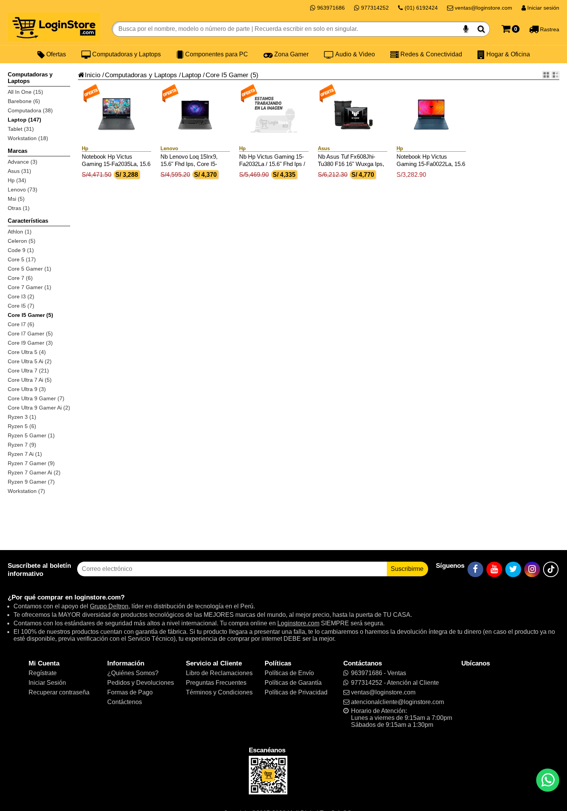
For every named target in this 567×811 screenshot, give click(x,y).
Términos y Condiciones (219, 692)
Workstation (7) (26, 491)
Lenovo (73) (22, 189)
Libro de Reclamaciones (219, 673)
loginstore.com (97, 597)
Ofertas (55, 54)
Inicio (92, 75)
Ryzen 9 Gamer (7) (31, 482)
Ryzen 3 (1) (22, 417)
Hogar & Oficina (507, 54)
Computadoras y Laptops (126, 54)
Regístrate (43, 673)
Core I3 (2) (21, 296)
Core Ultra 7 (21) (28, 370)
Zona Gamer (291, 54)
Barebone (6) (24, 101)
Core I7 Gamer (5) (30, 333)
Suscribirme (407, 568)
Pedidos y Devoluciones (140, 682)
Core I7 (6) (21, 324)
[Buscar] (481, 29)
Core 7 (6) (20, 278)
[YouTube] (494, 569)
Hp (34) (17, 180)
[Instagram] (532, 569)
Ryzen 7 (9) (22, 445)
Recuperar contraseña (59, 692)
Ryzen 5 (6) (22, 426)
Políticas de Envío (289, 673)
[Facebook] (475, 569)
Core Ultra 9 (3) (27, 389)
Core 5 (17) (22, 259)
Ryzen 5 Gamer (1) (31, 435)
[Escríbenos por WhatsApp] (547, 780)
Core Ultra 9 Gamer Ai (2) (39, 408)
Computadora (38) (30, 110)
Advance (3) (22, 162)
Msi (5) (16, 199)
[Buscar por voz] (466, 29)
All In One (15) (25, 92)
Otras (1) (19, 208)
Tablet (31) (21, 129)
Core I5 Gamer (227, 75)
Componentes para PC (216, 54)
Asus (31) (19, 171)
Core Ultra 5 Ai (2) (30, 361)
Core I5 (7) (21, 306)
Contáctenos (124, 702)
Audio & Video (354, 54)
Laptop (191, 75)
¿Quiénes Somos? (133, 673)
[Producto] (546, 75)
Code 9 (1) (21, 250)
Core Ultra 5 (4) (27, 352)
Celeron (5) (21, 241)
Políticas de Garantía (293, 682)
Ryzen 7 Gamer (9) (31, 463)
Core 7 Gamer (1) (29, 287)
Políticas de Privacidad (296, 692)
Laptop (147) (24, 120)
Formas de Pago (130, 692)
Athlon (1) (20, 232)
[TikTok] (551, 569)
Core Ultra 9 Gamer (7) (36, 398)
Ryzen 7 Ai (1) (25, 454)
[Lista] (555, 75)
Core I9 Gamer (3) (30, 343)
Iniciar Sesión (47, 682)
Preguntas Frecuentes (216, 682)
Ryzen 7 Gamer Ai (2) (34, 472)
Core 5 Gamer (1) (29, 269)
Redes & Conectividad (430, 54)
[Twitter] (513, 569)
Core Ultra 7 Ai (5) (30, 380)
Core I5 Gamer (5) (30, 315)
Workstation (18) (28, 138)
